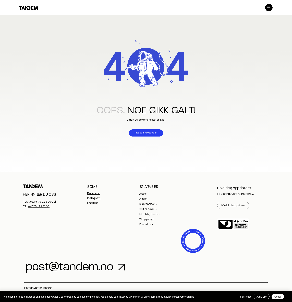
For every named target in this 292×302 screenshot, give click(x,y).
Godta (277, 296)
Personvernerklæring (38, 288)
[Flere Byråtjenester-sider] (156, 204)
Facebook (93, 193)
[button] (233, 205)
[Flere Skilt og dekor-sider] (156, 209)
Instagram (94, 198)
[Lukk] (288, 296)
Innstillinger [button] (245, 296)
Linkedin (92, 203)
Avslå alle (262, 296)
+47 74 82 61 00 (39, 206)
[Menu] (269, 8)
